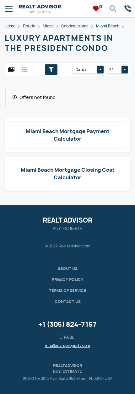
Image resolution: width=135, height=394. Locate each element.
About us (68, 268)
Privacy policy (68, 279)
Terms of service (67, 290)
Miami (48, 26)
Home (10, 26)
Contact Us (68, 301)
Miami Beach (107, 26)
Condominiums (75, 26)
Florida (29, 26)
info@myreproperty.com (67, 345)
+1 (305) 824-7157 (67, 324)
